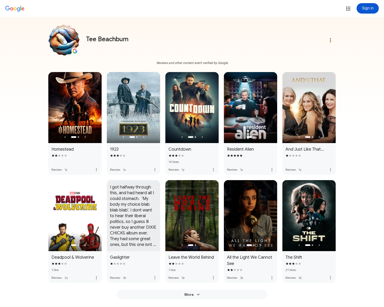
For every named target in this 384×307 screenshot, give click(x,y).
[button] (348, 8)
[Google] (15, 9)
